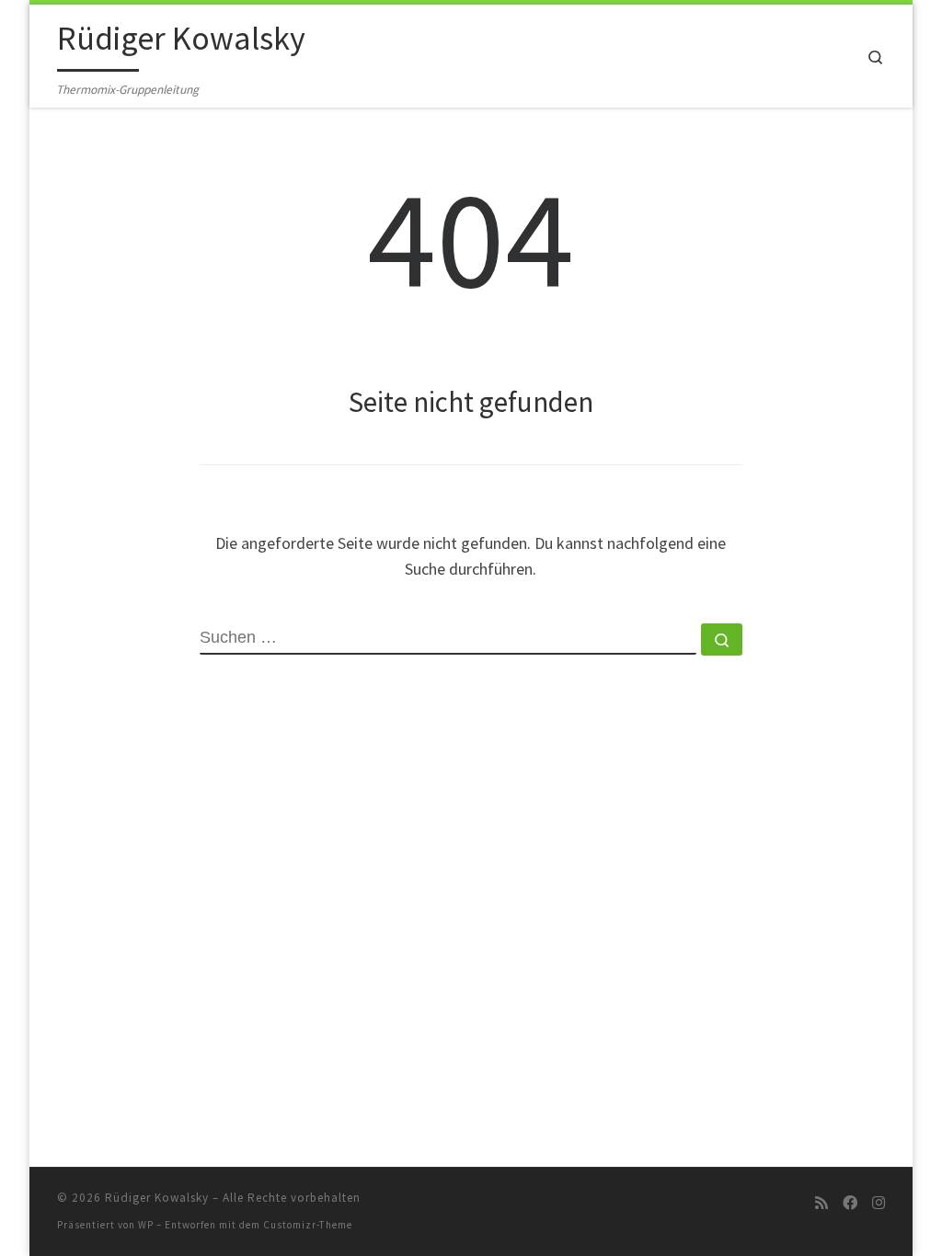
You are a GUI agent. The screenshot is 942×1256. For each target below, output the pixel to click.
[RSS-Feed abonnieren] (821, 1203)
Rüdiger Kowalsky (157, 1197)
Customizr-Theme (307, 1224)
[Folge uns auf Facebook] (850, 1203)
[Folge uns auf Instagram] (878, 1203)
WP (146, 1224)
